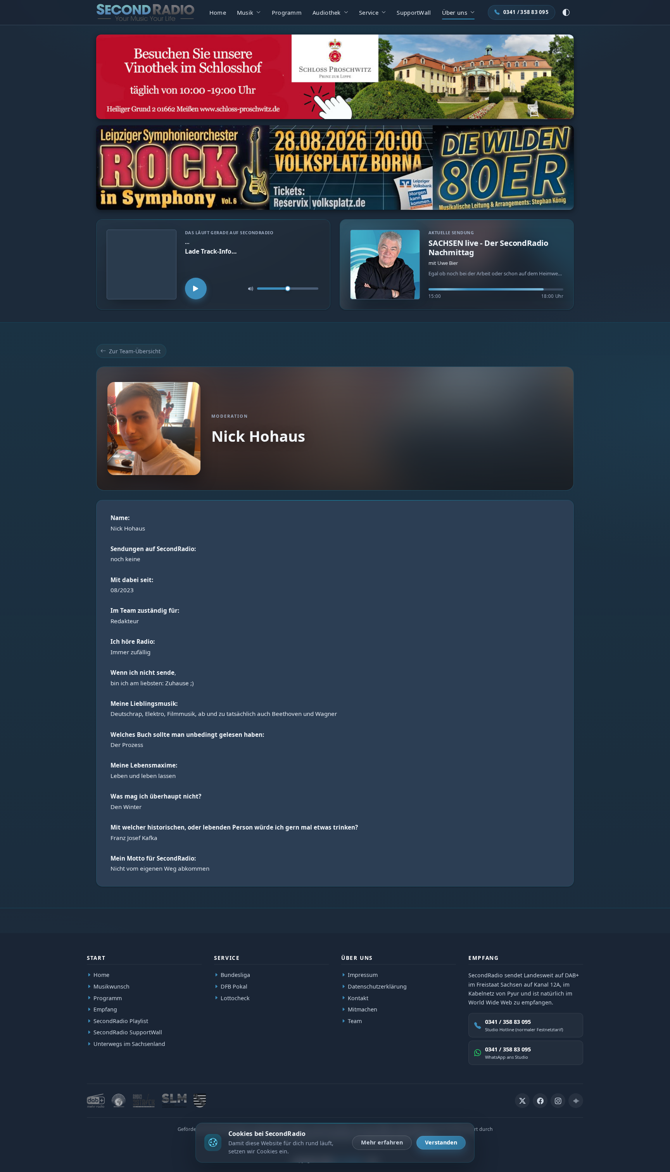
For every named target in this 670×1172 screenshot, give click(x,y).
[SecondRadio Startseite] (145, 12)
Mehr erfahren (382, 1142)
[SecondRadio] (119, 1101)
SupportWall (414, 12)
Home (217, 12)
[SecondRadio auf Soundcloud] (575, 1100)
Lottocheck (235, 998)
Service (368, 12)
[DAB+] (96, 1101)
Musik (245, 12)
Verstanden (441, 1142)
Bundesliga (235, 974)
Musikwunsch (111, 986)
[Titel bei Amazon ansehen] (141, 264)
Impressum (363, 974)
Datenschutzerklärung (377, 986)
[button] (457, 264)
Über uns (454, 12)
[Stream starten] (196, 288)
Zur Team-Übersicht (135, 351)
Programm (287, 12)
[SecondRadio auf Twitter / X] (522, 1100)
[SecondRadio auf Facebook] (540, 1100)
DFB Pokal (234, 986)
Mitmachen (362, 1009)
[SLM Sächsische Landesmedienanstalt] (174, 1101)
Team (355, 1021)
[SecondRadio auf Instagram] (558, 1100)
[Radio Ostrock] (144, 1101)
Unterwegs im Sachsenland (129, 1044)
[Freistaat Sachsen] (199, 1101)
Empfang (105, 1009)
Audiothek (327, 12)
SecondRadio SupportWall (127, 1032)
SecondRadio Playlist (120, 1021)
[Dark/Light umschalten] (566, 12)
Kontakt (358, 998)
